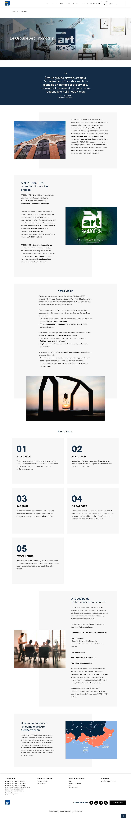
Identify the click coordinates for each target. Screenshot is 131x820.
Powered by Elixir (78, 811)
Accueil (14, 11)
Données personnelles (65, 811)
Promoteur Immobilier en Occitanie (15, 785)
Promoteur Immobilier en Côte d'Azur (15, 783)
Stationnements (9, 795)
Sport (70, 781)
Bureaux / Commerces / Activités (14, 791)
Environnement (73, 787)
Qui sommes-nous (42, 781)
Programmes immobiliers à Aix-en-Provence (17, 787)
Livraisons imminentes (11, 793)
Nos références (41, 783)
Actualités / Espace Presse (108, 781)
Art (70, 785)
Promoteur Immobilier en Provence (15, 781)
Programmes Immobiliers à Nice (14, 789)
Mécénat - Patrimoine (75, 783)
